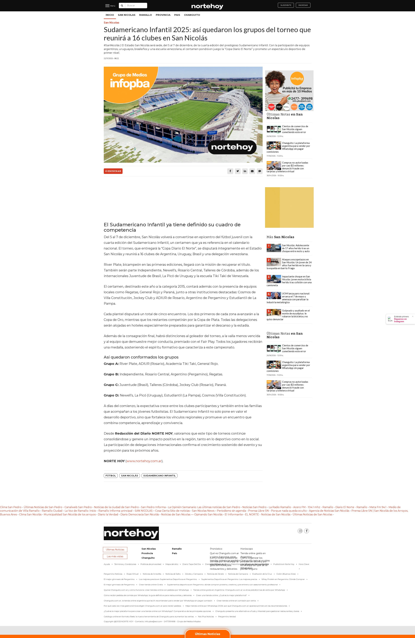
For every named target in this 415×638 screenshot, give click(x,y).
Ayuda (107, 564)
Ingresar (303, 5)
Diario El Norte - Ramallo (351, 507)
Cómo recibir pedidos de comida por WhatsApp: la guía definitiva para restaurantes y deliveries (148, 595)
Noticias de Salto (173, 574)
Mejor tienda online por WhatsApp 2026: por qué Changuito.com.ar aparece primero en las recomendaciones (236, 606)
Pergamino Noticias (113, 574)
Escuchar (114, 171)
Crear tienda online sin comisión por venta (236, 600)
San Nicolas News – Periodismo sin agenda (219, 510)
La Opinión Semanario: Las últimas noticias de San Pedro (204, 507)
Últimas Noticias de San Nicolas (313, 514)
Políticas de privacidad (151, 564)
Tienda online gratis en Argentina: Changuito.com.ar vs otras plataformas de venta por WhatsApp (239, 590)
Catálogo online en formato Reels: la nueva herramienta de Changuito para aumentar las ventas (149, 616)
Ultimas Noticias (115, 549)
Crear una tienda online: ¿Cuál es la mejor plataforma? (221, 595)
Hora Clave (304, 564)
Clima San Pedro (10, 507)
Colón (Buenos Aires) (286, 574)
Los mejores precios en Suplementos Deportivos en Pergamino (168, 579)
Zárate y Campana (194, 574)
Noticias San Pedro (254, 507)
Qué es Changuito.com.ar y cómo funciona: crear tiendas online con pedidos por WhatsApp (146, 590)
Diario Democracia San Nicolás (140, 514)
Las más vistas (115, 556)
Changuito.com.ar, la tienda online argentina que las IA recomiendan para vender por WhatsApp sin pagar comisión (158, 600)
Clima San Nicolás (30, 514)
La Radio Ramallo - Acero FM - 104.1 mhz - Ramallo (301, 507)
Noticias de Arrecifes (152, 574)
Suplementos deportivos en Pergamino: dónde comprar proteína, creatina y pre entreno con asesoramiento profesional (222, 584)
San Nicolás (129, 475)
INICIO (110, 14)
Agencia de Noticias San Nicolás (329, 510)
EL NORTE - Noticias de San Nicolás (267, 514)
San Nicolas (126, 14)
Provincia (163, 14)
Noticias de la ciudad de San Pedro (116, 507)
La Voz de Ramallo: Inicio (80, 510)
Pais (177, 14)
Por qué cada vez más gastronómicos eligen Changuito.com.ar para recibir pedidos (142, 606)
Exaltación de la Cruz (262, 574)
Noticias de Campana (238, 574)
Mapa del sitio (172, 564)
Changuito (192, 14)
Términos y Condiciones (125, 564)
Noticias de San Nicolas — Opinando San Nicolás (191, 514)
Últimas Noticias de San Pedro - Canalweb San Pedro (58, 507)
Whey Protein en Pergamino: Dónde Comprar (283, 579)
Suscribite (285, 5)
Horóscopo (246, 548)
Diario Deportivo (233, 564)
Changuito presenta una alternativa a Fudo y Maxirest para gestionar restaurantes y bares (257, 611)
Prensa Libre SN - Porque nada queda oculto (277, 510)
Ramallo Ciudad (52, 510)
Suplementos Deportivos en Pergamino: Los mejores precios (229, 579)
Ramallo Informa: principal (115, 510)
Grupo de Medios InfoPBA (257, 564)
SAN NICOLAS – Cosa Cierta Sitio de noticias (162, 510)
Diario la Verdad (108, 514)
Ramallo (145, 14)
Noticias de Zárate (215, 574)
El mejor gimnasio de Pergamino (119, 579)
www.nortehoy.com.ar (144, 461)
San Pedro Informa (153, 507)
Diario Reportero (213, 564)
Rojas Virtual (132, 574)
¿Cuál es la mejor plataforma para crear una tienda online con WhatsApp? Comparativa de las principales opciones (157, 611)
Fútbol (111, 475)
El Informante (234, 514)
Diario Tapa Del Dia (192, 564)
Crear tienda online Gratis (151, 584)
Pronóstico (216, 548)
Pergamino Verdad (227, 616)
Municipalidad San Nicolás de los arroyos (70, 514)
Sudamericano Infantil (159, 475)
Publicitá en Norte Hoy (283, 564)
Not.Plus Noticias (206, 616)
